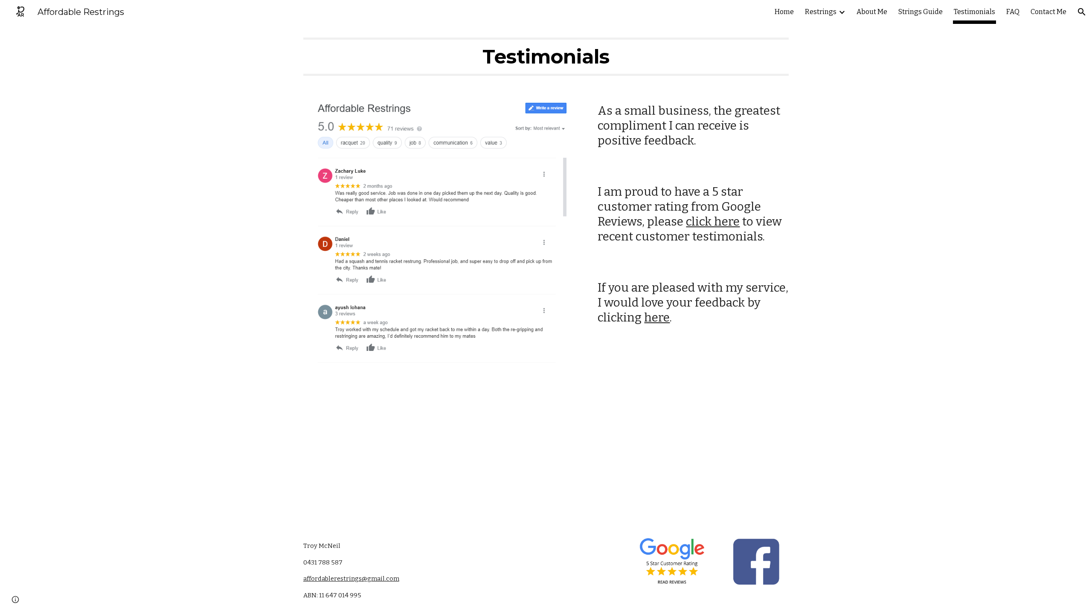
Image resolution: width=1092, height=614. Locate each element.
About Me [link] (872, 12)
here (657, 317)
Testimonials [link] (974, 12)
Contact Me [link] (1048, 12)
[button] (1082, 12)
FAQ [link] (1012, 12)
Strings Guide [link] (920, 12)
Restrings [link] (820, 12)
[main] (546, 56)
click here (713, 221)
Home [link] (784, 12)
